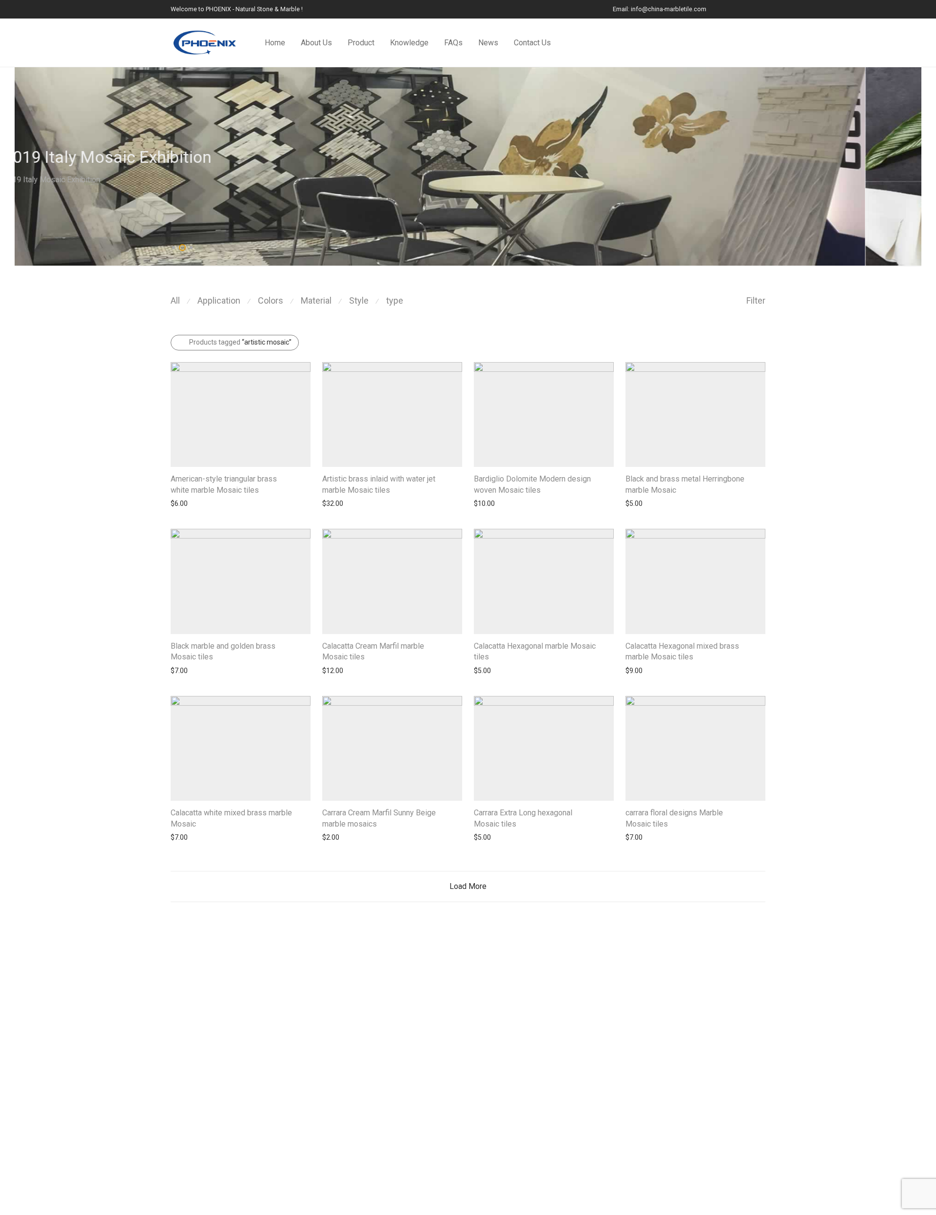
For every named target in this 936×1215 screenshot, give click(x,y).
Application (218, 300)
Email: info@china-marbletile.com (659, 9)
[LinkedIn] (726, 9)
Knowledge (409, 42)
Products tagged (240, 342)
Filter (755, 300)
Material (316, 300)
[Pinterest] (762, 9)
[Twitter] (750, 9)
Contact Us (532, 42)
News (488, 42)
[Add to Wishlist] (306, 479)
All (175, 300)
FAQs (453, 42)
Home (275, 42)
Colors (270, 300)
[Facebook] (738, 9)
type (394, 300)
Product (361, 42)
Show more (183, 503)
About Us (316, 42)
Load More (468, 886)
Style (359, 300)
